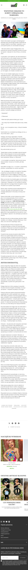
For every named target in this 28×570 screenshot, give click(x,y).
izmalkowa (17, 405)
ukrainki (14, 408)
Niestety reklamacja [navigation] (5, 528)
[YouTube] (6, 522)
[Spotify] (9, 522)
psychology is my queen (20, 406)
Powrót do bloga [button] (15, 427)
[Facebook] (4, 522)
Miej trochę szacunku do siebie (14, 209)
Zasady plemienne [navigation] (4, 531)
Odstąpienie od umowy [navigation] (6, 530)
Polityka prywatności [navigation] (5, 533)
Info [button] (2, 542)
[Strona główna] (14, 5)
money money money (6, 406)
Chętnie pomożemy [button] (7, 525)
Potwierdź (23, 557)
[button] (1, 5)
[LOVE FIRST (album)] (12, 450)
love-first (24, 405)
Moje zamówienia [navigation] (4, 537)
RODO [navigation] (2, 535)
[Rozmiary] (21, 459)
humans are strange (6, 405)
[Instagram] (1, 522)
